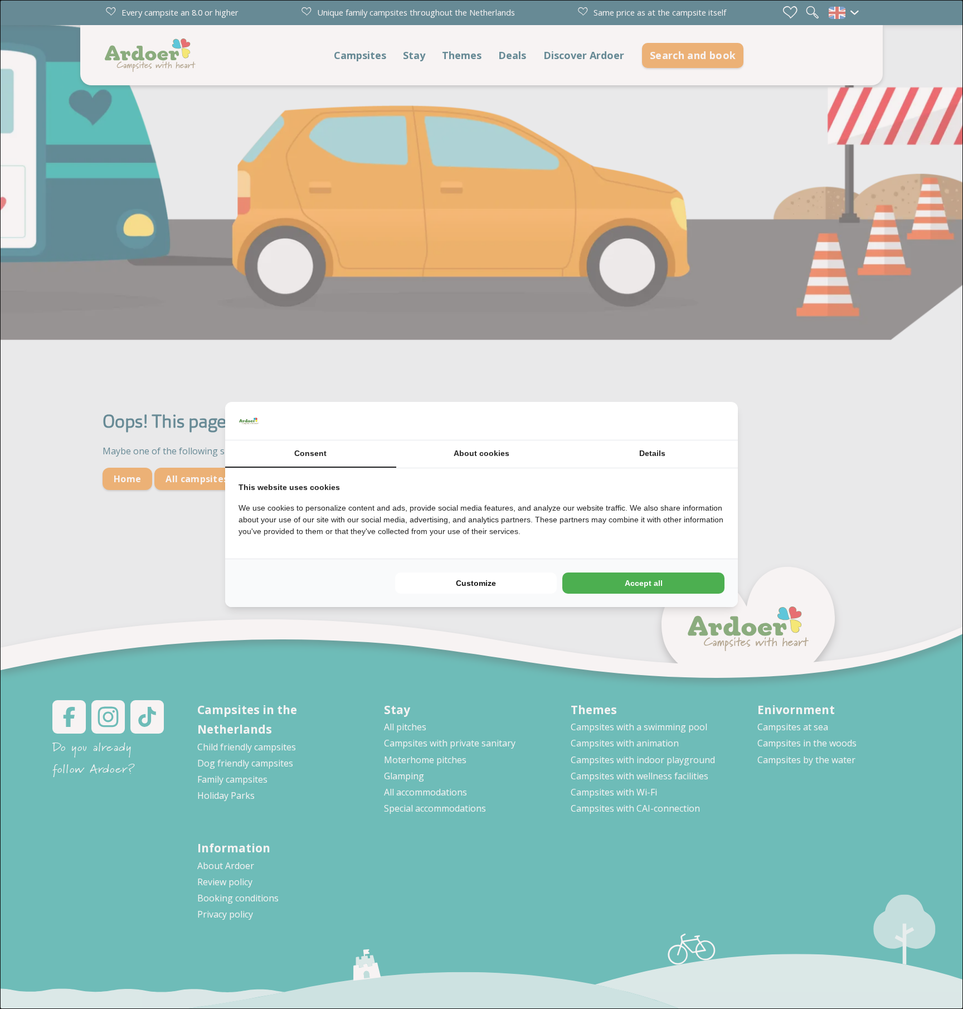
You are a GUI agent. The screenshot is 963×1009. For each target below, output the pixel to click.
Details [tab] (652, 453)
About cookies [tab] (481, 453)
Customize (476, 583)
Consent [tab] (310, 453)
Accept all (644, 583)
